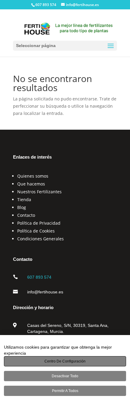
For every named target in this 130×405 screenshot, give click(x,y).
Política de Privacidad (38, 223)
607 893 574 (39, 277)
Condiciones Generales (40, 239)
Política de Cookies (36, 231)
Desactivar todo (65, 376)
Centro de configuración (65, 361)
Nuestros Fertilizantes (39, 192)
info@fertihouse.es (45, 292)
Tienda (24, 199)
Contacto (26, 215)
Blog (21, 207)
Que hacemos (31, 184)
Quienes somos (32, 176)
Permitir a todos (65, 391)
